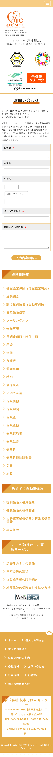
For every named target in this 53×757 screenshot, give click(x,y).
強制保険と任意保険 (20, 502)
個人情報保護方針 (19, 683)
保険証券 (12, 441)
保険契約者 (14, 433)
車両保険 (12, 530)
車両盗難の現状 (17, 571)
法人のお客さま (17, 649)
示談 (9, 345)
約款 (9, 473)
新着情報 (13, 675)
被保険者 (12, 385)
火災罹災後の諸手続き (22, 579)
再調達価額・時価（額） (23, 337)
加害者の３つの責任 (20, 563)
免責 (9, 465)
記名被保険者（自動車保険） (27, 304)
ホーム (12, 640)
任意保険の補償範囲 (20, 510)
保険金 (11, 417)
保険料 (11, 449)
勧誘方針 (33, 675)
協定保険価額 (15, 312)
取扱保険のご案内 (19, 657)
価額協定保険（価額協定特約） (28, 288)
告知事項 (12, 328)
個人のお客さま (34, 640)
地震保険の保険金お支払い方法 (28, 587)
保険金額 (12, 425)
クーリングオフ (17, 320)
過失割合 (12, 296)
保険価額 (12, 401)
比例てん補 (14, 393)
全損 (9, 353)
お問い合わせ (36, 666)
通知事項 (12, 369)
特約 (9, 377)
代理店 (11, 361)
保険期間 (12, 409)
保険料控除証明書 (19, 457)
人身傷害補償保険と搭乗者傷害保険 (28, 520)
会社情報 (13, 666)
